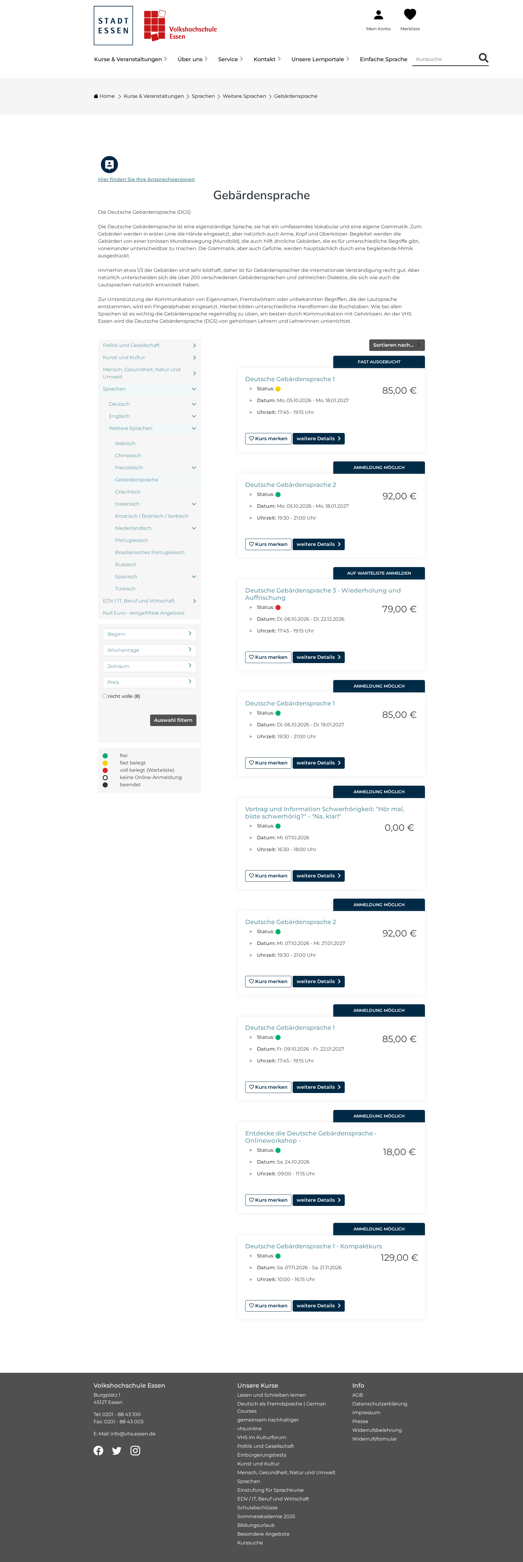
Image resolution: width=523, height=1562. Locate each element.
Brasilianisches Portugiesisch (150, 552)
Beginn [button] (116, 634)
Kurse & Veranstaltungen (154, 96)
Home (106, 96)
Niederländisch (133, 528)
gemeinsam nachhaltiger (268, 1420)
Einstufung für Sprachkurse (270, 1490)
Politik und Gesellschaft (131, 345)
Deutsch (119, 404)
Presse (360, 1421)
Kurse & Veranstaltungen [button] (128, 59)
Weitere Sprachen (244, 96)
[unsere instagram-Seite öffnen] (135, 1451)
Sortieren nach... (394, 345)
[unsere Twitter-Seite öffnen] (117, 1451)
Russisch (126, 564)
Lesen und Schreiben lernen (271, 1395)
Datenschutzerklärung (379, 1404)
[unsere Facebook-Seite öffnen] (98, 1451)
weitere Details (316, 438)
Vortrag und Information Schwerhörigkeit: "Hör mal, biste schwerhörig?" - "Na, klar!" (324, 812)
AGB (357, 1395)
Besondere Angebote (263, 1534)
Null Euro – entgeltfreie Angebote (144, 613)
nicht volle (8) (124, 696)
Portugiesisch (131, 540)
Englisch (119, 416)
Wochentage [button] (123, 650)
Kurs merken (271, 438)
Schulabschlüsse (257, 1508)
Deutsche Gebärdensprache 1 (290, 379)
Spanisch (126, 577)
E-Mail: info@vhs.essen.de (125, 1434)
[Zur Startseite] (155, 22)
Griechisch (127, 492)
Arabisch (125, 443)
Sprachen (203, 96)
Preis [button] (113, 682)
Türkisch (125, 589)
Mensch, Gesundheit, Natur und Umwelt (141, 373)
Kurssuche (250, 1543)
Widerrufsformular (374, 1439)
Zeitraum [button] (118, 666)
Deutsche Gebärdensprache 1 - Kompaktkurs (313, 1246)
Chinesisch (128, 455)
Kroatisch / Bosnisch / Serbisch (152, 516)
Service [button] (228, 59)
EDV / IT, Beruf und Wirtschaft (139, 601)
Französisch (129, 468)
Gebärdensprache (295, 96)
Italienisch (127, 504)
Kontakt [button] (264, 59)
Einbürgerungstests (261, 1455)
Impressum (366, 1412)
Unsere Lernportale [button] (317, 59)
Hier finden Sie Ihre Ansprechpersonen (146, 179)
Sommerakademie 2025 (266, 1516)
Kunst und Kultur (124, 357)
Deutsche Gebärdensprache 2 (290, 484)
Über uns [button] (190, 59)
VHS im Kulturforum (261, 1437)
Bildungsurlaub (256, 1525)
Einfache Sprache (383, 59)
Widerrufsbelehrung (377, 1430)
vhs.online (249, 1429)
